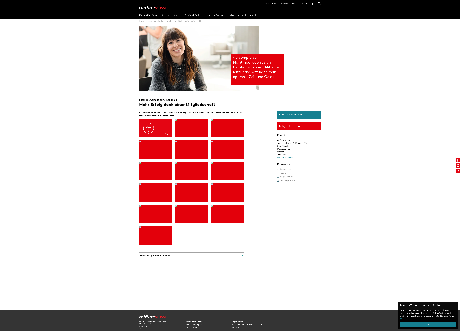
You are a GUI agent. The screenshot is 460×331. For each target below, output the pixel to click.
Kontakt (294, 3)
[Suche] (319, 3)
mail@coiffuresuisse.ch (286, 158)
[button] (271, 3)
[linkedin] (458, 171)
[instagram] (458, 165)
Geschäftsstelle (191, 327)
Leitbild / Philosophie (194, 325)
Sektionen (236, 327)
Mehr (402, 319)
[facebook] (458, 160)
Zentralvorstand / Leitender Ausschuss (247, 325)
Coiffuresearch (284, 3)
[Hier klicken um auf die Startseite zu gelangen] (153, 5)
